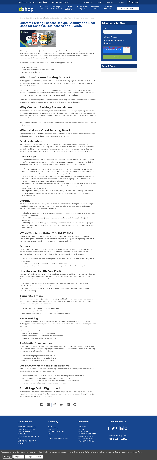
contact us (53, 429)
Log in (121, 2)
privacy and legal (85, 436)
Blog (99, 2)
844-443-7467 (62, 2)
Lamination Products (95, 7)
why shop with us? (56, 431)
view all (21, 443)
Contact (109, 2)
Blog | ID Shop (30, 18)
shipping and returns (87, 434)
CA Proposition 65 (86, 441)
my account (83, 431)
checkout (82, 427)
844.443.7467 (118, 439)
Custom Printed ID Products (69, 8)
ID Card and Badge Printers (108, 7)
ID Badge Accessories (56, 7)
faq (49, 434)
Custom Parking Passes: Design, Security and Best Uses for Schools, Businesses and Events (65, 18)
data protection (85, 438)
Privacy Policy (137, 452)
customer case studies (58, 438)
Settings (7, 456)
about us (52, 427)
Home (21, 18)
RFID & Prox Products (44, 7)
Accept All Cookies (34, 456)
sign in (81, 429)
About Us (88, 2)
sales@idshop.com (118, 435)
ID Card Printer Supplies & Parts (82, 8)
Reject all (18, 456)
